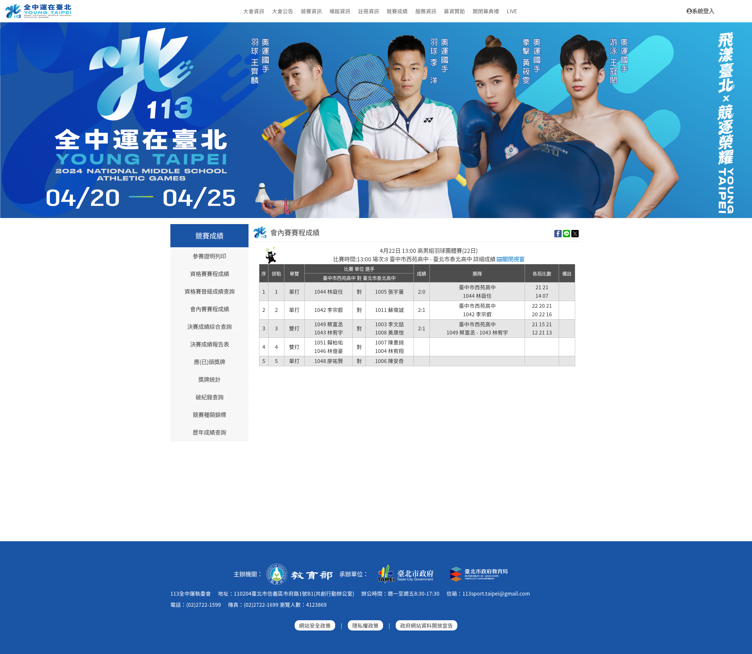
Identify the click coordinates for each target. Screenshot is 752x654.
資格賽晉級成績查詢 (209, 292)
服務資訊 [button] (426, 11)
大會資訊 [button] (253, 11)
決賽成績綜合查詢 (209, 327)
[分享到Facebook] (558, 233)
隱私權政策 (365, 625)
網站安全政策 (315, 625)
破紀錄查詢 (210, 397)
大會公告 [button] (282, 11)
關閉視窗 (513, 259)
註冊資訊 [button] (368, 11)
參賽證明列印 (209, 256)
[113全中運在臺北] (376, 120)
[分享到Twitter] (575, 233)
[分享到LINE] (566, 233)
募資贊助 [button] (454, 11)
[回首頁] (39, 6)
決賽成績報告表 (209, 344)
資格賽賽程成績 (209, 274)
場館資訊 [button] (339, 11)
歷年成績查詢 (209, 432)
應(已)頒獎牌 (209, 362)
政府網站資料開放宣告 (426, 625)
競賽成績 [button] (397, 11)
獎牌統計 (209, 380)
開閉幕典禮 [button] (486, 11)
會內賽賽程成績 (209, 309)
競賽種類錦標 (209, 415)
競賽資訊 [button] (311, 11)
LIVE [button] (512, 11)
